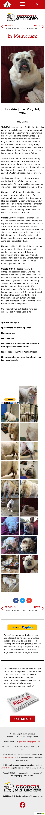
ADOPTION (5, 768)
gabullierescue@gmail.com (29, 742)
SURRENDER (8, 757)
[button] (22, 4)
